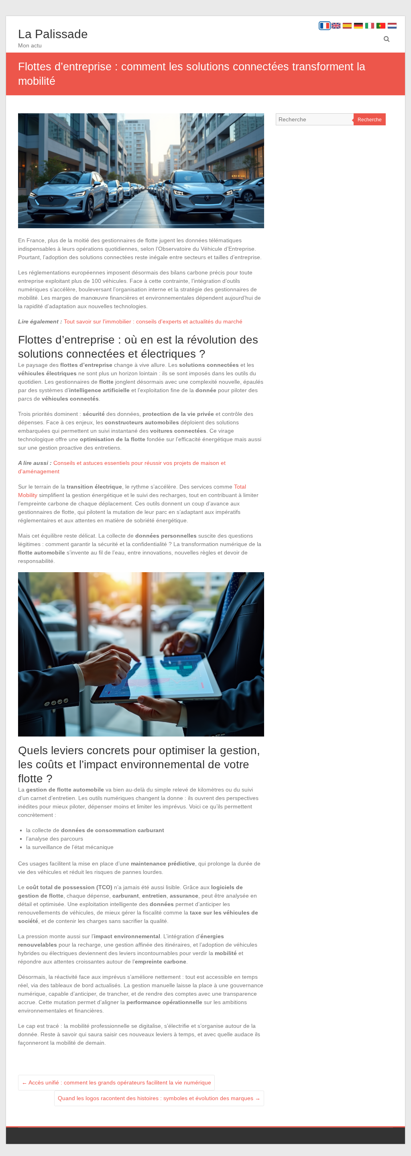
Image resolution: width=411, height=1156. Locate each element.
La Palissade (53, 34)
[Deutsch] (358, 26)
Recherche (370, 120)
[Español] (347, 26)
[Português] (381, 26)
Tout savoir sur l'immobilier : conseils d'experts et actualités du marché (153, 321)
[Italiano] (369, 26)
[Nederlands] (392, 26)
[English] (336, 26)
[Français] (325, 26)
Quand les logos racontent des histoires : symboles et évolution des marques (159, 1098)
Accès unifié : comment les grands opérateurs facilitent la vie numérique (116, 1082)
